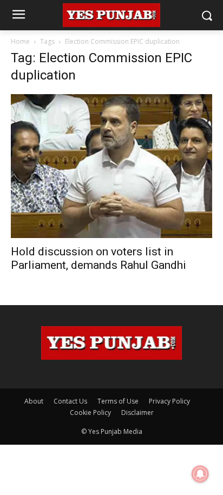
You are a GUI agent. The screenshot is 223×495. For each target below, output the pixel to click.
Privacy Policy (169, 401)
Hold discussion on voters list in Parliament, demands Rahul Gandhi (98, 258)
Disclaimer (137, 412)
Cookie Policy (90, 412)
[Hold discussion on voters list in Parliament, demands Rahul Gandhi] (111, 166)
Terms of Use (118, 401)
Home (20, 41)
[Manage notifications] (200, 474)
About (33, 401)
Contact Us (70, 401)
